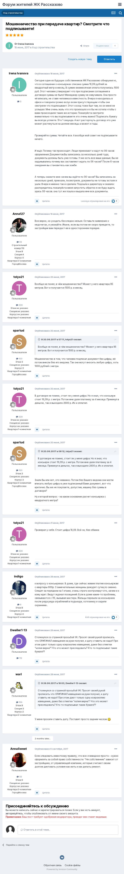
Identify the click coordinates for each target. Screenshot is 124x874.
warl (19, 674)
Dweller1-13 (18, 630)
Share (85, 45)
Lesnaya (85, 201)
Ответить (109, 59)
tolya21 (18, 277)
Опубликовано (49, 73)
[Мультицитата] (37, 201)
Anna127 (19, 213)
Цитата (46, 201)
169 (20, 702)
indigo (18, 576)
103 (20, 358)
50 (20, 776)
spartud (18, 330)
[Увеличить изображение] (109, 719)
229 (20, 305)
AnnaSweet (18, 748)
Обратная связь (53, 865)
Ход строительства (43, 47)
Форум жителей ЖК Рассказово (32, 4)
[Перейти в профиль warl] (19, 685)
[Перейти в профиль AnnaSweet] (19, 760)
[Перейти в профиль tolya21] (19, 288)
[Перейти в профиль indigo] (19, 588)
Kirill (87, 617)
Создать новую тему (80, 59)
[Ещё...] (116, 73)
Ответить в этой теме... (36, 829)
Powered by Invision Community (62, 869)
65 (20, 242)
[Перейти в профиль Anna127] (19, 225)
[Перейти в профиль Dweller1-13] (19, 641)
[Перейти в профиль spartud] (19, 342)
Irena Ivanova (26, 43)
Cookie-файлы (72, 865)
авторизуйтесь (14, 813)
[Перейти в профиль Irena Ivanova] (9, 45)
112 (20, 658)
